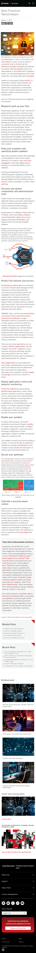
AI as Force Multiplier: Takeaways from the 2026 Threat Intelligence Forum (17, 652)
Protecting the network (9, 285)
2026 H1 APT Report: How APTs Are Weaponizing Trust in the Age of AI (17, 656)
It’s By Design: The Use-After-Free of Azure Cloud (17, 734)
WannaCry (5, 66)
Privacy (4, 938)
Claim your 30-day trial (15, 927)
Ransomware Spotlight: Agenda (12, 631)
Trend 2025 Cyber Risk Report (12, 635)
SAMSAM (4, 313)
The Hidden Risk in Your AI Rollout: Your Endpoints (17, 666)
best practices (26, 467)
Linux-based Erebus (27, 313)
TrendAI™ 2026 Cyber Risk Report (14, 628)
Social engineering (19, 513)
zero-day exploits (7, 179)
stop (32, 74)
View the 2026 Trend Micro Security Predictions (16, 852)
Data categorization (8, 363)
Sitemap (21, 942)
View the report (6, 818)
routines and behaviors (19, 445)
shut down (18, 71)
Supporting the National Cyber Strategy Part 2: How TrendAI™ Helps (18, 660)
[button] (14, 913)
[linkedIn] (11, 23)
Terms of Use (5, 942)
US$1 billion (5, 62)
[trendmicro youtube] (22, 903)
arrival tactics (25, 463)
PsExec (5, 215)
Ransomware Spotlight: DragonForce (14, 633)
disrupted (30, 76)
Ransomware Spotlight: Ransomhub (13, 637)
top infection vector (7, 461)
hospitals (19, 69)
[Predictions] (18, 838)
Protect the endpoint (8, 389)
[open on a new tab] (13, 903)
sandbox (30, 424)
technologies (24, 532)
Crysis (11, 313)
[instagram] (17, 903)
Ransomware (28, 617)
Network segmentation (17, 346)
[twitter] (8, 23)
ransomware (8, 59)
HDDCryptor (20, 220)
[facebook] (5, 23)
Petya (14, 66)
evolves (27, 80)
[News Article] (18, 806)
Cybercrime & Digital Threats (15, 617)
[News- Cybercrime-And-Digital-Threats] (2, 23)
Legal (20, 938)
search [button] (29, 3)
